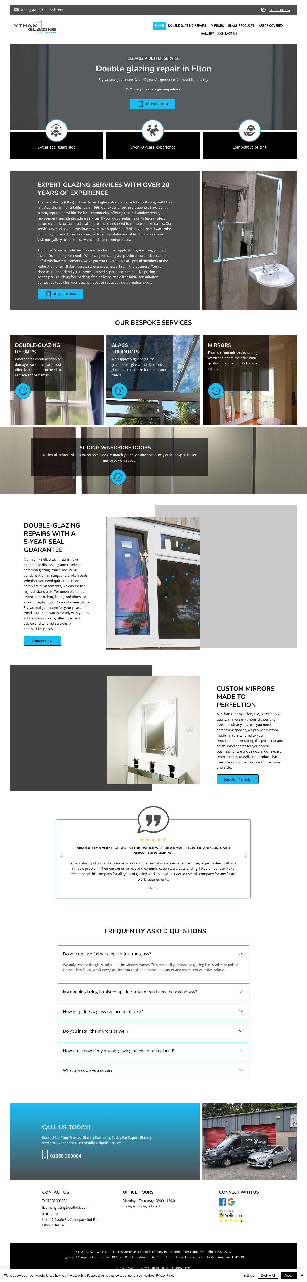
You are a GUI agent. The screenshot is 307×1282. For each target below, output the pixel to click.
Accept (288, 1275)
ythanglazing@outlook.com (67, 1207)
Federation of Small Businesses (61, 266)
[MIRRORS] (216, 391)
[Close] (301, 1275)
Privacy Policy (165, 1275)
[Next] (245, 855)
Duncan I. (169, 877)
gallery (56, 239)
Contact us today (50, 282)
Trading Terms (182, 1268)
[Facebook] (222, 1202)
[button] (271, 26)
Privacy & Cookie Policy (152, 1268)
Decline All (268, 1275)
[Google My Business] (231, 1202)
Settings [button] (249, 1275)
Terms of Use (124, 1268)
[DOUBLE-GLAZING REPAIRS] (23, 391)
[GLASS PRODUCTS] (119, 391)
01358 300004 (56, 1200)
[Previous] (61, 855)
